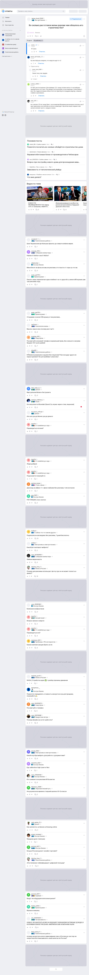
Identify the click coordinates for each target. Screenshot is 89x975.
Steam (37, 401)
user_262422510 (34, 159)
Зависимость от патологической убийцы (44, 170)
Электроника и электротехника (44, 544)
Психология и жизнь (41, 326)
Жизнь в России (40, 568)
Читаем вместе (40, 920)
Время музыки (39, 277)
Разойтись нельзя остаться (44, 174)
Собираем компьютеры (43, 253)
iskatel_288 (32, 144)
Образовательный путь (43, 788)
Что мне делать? (34, 177)
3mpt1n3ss (32, 167)
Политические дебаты (42, 241)
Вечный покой (39, 618)
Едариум (38, 896)
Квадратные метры (41, 717)
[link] (40, 199)
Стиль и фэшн (39, 485)
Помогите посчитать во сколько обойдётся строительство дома (55, 147)
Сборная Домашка (42, 152)
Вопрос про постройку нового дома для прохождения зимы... (53, 162)
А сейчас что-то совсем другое (45, 532)
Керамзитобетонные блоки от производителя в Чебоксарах (52, 155)
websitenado (33, 152)
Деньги (37, 389)
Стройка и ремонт (41, 144)
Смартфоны (39, 338)
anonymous (32, 174)
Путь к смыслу (40, 167)
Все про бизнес (40, 20)
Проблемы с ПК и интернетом (45, 642)
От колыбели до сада (42, 425)
